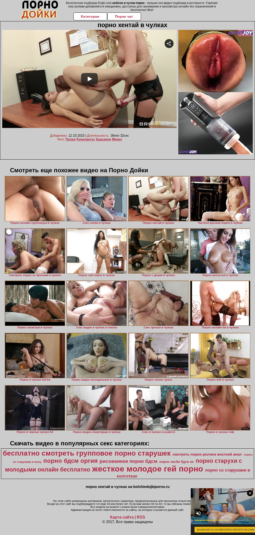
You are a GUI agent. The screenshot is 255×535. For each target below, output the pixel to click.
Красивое (103, 139)
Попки (70, 139)
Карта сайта (122, 517)
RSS (141, 517)
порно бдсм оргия (70, 460)
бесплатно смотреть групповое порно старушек (87, 453)
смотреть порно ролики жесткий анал (207, 454)
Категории (90, 16)
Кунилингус (85, 139)
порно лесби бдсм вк (176, 462)
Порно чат (124, 16)
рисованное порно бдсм (128, 461)
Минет (117, 139)
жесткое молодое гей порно (147, 468)
